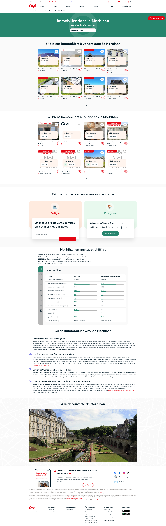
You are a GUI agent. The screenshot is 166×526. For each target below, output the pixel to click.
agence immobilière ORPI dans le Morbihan (121, 390)
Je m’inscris (88, 485)
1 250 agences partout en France (37, 1)
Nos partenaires (71, 507)
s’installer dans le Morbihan (41, 365)
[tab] (40, 269)
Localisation (38, 231)
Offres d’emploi (89, 518)
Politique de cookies (109, 518)
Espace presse (89, 514)
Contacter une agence (110, 233)
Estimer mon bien (68, 239)
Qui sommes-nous (90, 512)
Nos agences (88, 509)
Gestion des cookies (109, 520)
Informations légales (109, 512)
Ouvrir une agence (90, 516)
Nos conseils (51, 509)
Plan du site (107, 509)
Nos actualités (51, 512)
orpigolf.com (69, 509)
